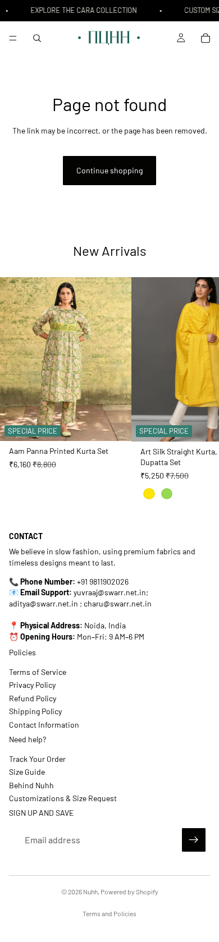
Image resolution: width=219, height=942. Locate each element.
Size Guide (27, 772)
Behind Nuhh (31, 784)
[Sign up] (194, 840)
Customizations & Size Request (63, 798)
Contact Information (44, 724)
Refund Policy (32, 698)
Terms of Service (37, 672)
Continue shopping (109, 170)
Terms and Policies (109, 913)
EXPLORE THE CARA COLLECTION (82, 10)
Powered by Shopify (129, 891)
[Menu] (13, 38)
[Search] (37, 38)
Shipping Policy (35, 711)
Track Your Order (37, 759)
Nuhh (90, 891)
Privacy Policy (32, 685)
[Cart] (205, 38)
